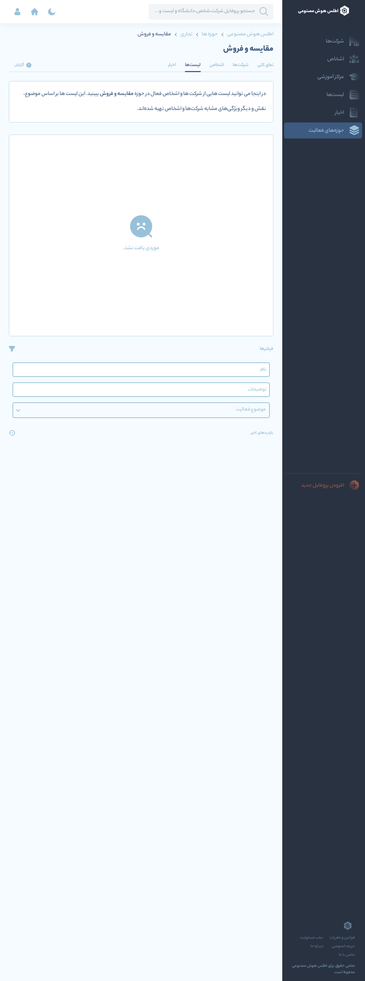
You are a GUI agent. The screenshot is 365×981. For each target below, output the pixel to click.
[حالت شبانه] (51, 11)
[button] (141, 410)
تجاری (186, 34)
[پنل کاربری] (17, 11)
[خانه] (34, 11)
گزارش (19, 65)
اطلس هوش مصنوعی (249, 34)
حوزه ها (210, 34)
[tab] (265, 65)
